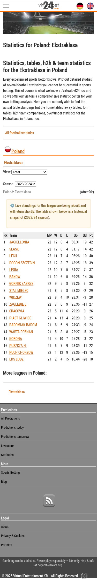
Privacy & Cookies (13, 535)
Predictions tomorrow (15, 436)
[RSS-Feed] (49, 508)
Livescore (7, 445)
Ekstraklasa (23, 191)
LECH (13, 255)
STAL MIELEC (18, 290)
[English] (89, 8)
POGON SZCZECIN (22, 262)
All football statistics (19, 132)
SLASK (14, 249)
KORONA (15, 338)
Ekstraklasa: (14, 162)
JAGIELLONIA (19, 242)
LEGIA (13, 269)
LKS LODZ (16, 359)
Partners (6, 544)
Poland (18, 151)
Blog (4, 481)
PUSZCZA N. (18, 345)
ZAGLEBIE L (17, 304)
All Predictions (10, 418)
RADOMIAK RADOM (23, 324)
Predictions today (12, 427)
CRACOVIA (16, 310)
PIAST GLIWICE (20, 318)
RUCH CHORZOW (21, 352)
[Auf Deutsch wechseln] (79, 8)
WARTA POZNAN (21, 331)
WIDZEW (15, 297)
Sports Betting (10, 472)
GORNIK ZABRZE (21, 283)
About (5, 526)
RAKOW (14, 276)
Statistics (7, 454)
